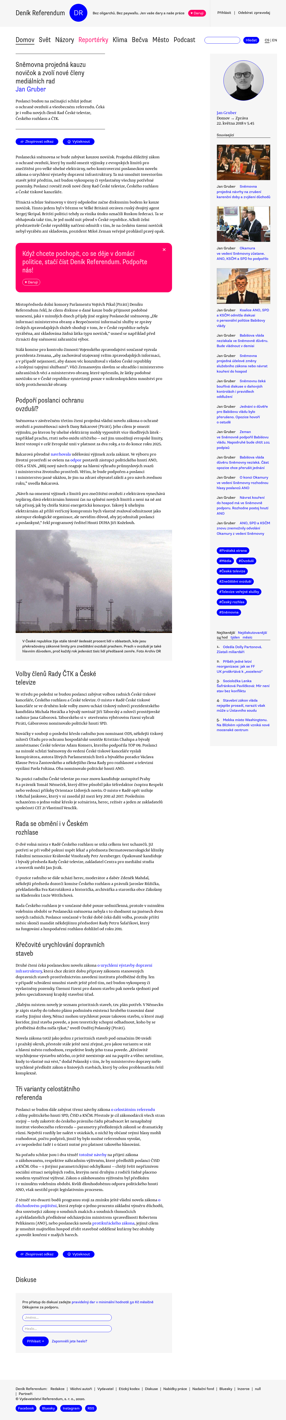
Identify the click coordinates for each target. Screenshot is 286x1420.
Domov (25, 39)
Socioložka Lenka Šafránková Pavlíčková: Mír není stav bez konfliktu (243, 686)
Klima (120, 39)
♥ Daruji (197, 13)
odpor (76, 460)
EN (274, 40)
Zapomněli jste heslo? (69, 1341)
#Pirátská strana (233, 550)
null (258, 1389)
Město (160, 39)
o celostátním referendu (133, 1109)
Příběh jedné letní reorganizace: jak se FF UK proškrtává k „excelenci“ (240, 666)
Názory (64, 39)
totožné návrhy (93, 1154)
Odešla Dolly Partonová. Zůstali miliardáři (239, 649)
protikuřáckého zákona (113, 1223)
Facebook (26, 1408)
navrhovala (61, 454)
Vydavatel (105, 1389)
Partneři (25, 1394)
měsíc (247, 637)
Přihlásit (224, 13)
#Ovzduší (246, 561)
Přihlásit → (35, 1341)
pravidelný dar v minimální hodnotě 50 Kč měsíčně (113, 1302)
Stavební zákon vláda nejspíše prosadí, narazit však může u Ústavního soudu (241, 705)
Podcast (184, 39)
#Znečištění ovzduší (235, 581)
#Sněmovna (229, 612)
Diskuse (151, 1389)
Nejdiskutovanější (252, 632)
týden (235, 637)
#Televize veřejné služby (239, 592)
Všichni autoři (81, 1389)
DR (78, 12)
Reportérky (93, 39)
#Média (225, 561)
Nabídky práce (175, 1389)
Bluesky (225, 1389)
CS (267, 40)
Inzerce (244, 1389)
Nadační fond (203, 1389)
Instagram (71, 1408)
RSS (91, 1408)
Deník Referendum (40, 12)
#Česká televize (232, 571)
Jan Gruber (31, 89)
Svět (45, 39)
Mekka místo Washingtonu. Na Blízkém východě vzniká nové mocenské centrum (243, 725)
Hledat (251, 40)
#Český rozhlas (231, 602)
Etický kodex (129, 1389)
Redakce (57, 1389)
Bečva (140, 39)
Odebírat (254, 13)
